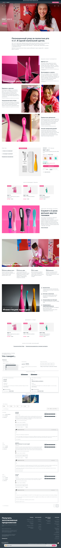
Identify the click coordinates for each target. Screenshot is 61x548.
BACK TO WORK (55, 2)
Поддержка (48, 523)
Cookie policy (57, 538)
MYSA (58, 526)
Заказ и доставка (30, 521)
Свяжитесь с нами (30, 519)
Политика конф (56, 534)
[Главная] (30, 6)
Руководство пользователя (7, 156)
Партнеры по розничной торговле (56, 529)
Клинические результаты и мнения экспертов (37, 346)
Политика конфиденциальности (7, 535)
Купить (4, 23)
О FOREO (57, 519)
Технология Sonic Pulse (19, 346)
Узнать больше (44, 227)
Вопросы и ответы (30, 525)
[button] (58, 543)
